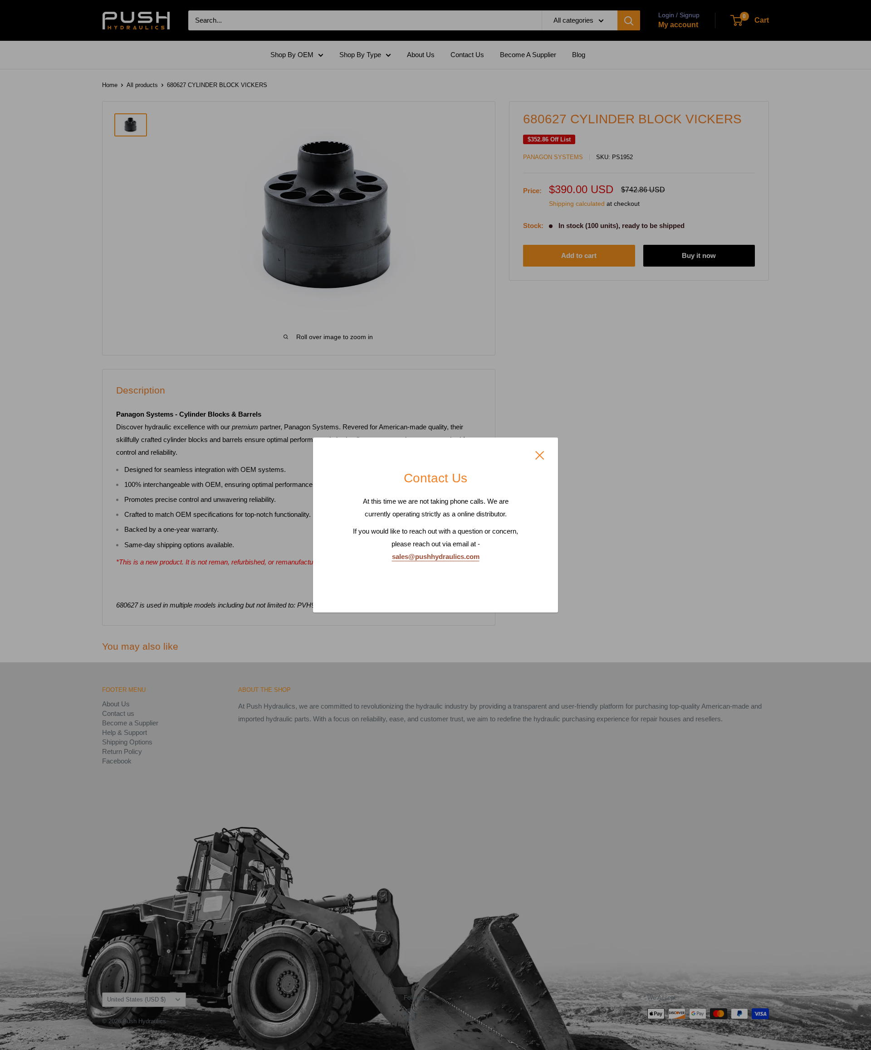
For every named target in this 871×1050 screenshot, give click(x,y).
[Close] (539, 454)
